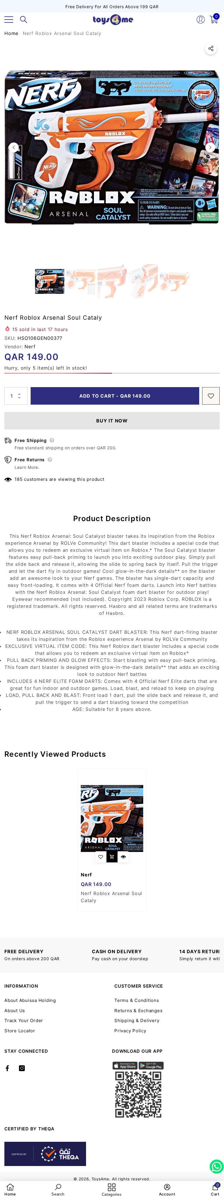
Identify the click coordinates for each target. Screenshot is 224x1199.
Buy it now (112, 421)
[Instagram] (22, 1068)
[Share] (211, 48)
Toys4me (100, 1179)
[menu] (8, 19)
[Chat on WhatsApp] (216, 1164)
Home (11, 33)
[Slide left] (14, 147)
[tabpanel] (112, 839)
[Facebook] (7, 1068)
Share (211, 48)
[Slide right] (210, 147)
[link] (10, 1190)
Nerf (29, 346)
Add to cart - (114, 396)
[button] (23, 19)
